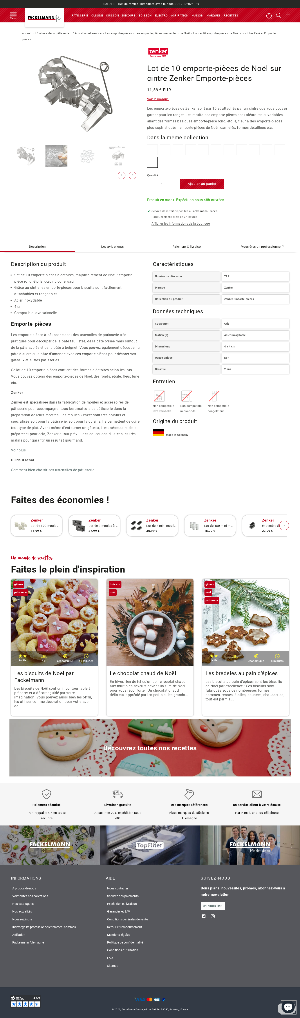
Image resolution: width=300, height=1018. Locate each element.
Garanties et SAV (118, 911)
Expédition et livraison (122, 903)
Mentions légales (118, 934)
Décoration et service (87, 33)
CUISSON (112, 15)
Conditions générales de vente (127, 919)
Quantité (152, 175)
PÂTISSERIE (80, 15)
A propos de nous (24, 888)
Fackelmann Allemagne (28, 942)
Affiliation (18, 934)
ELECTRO (161, 15)
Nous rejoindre (22, 919)
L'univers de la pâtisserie (52, 33)
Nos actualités (22, 911)
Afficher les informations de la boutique (181, 223)
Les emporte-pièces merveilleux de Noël (163, 33)
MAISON (197, 15)
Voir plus (18, 450)
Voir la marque (158, 99)
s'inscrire (212, 906)
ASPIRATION (179, 15)
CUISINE (97, 15)
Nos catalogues (23, 903)
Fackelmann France (132, 1009)
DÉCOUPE (128, 15)
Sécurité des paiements (123, 896)
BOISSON (145, 15)
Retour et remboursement (124, 927)
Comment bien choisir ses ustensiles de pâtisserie (52, 470)
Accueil (27, 33)
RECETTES (231, 15)
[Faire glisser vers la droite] (132, 175)
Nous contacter (117, 888)
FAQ (110, 958)
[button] (13, 15)
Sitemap (112, 965)
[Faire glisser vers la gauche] (121, 175)
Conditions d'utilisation (122, 950)
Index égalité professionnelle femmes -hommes (44, 927)
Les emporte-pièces (118, 33)
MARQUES (213, 15)
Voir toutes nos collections (30, 896)
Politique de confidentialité (125, 942)
